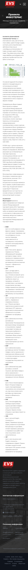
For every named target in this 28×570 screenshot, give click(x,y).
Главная (5, 528)
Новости (8, 563)
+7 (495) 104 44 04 (8, 509)
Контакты (18, 538)
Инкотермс (6, 538)
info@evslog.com (9, 512)
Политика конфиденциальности (14, 548)
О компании (19, 528)
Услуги (14, 563)
